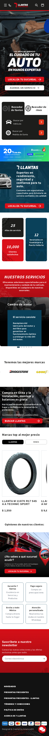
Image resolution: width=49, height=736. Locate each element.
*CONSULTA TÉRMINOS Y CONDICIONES (20, 414)
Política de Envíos (14, 710)
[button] (5, 5)
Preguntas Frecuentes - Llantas (21, 698)
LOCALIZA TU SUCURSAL (22, 79)
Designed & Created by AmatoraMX (18, 729)
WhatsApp (36, 620)
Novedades (10, 686)
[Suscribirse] (44, 659)
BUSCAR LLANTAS (15, 420)
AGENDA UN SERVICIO (22, 87)
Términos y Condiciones (17, 704)
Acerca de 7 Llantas (15, 716)
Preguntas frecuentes (16, 692)
